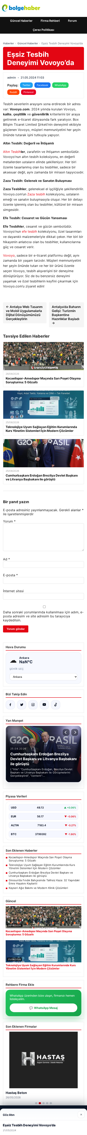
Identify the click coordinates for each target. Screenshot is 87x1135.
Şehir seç (17, 668)
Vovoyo (9, 255)
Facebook (42, 85)
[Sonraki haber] (74, 732)
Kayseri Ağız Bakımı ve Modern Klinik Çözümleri (38, 887)
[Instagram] (33, 704)
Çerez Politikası (43, 29)
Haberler (8, 43)
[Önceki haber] (66, 732)
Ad (6, 559)
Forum (72, 20)
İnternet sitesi (13, 591)
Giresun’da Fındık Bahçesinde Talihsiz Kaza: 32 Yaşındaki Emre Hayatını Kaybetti (44, 882)
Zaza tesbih (36, 194)
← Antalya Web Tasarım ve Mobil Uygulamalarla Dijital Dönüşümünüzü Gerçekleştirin (24, 313)
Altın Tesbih (12, 152)
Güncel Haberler (21, 20)
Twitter (26, 85)
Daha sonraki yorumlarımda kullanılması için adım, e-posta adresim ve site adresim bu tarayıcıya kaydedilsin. (43, 616)
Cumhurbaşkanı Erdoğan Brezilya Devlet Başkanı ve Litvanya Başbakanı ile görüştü (41, 874)
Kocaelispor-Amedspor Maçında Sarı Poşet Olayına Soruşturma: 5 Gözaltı (40, 859)
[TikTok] (55, 704)
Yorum (9, 521)
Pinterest (28, 92)
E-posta (10, 575)
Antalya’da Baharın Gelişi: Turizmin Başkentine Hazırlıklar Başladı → (66, 315)
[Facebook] (10, 704)
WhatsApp (60, 85)
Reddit (13, 92)
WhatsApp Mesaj (43, 1008)
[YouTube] (44, 704)
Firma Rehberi (50, 20)
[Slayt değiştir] (36, 1103)
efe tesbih (29, 231)
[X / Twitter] (21, 704)
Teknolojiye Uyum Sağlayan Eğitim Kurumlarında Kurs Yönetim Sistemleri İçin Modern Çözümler (42, 866)
